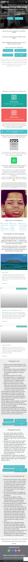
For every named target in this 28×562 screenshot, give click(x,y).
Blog (18, 240)
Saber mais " (5, 283)
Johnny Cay (5, 272)
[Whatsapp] (14, 160)
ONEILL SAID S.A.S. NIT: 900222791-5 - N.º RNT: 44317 (14, 560)
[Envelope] (19, 550)
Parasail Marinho (6, 345)
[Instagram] (12, 550)
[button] (26, 2)
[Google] (15, 550)
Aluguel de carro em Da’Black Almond (12, 310)
